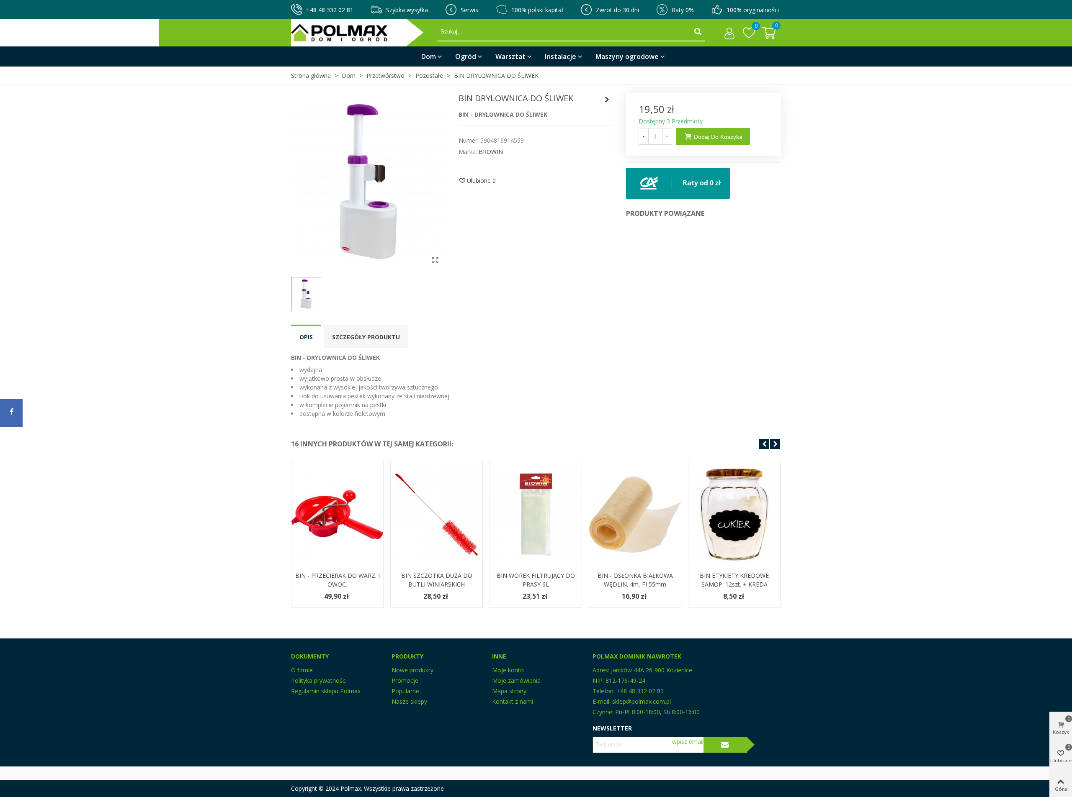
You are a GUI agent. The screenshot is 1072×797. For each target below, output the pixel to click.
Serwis (469, 10)
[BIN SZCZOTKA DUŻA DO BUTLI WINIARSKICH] (436, 514)
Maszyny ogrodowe (627, 56)
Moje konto (508, 670)
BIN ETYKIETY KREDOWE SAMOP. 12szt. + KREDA (734, 579)
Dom (428, 56)
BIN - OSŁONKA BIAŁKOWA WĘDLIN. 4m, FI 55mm (635, 579)
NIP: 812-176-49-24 (619, 680)
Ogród (465, 56)
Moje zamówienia (516, 680)
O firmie (302, 670)
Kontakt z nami (512, 701)
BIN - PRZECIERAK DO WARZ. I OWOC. (337, 579)
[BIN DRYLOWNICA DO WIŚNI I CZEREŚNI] (607, 99)
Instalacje (560, 56)
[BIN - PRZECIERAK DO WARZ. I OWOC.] (337, 514)
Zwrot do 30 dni (617, 10)
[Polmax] (364, 32)
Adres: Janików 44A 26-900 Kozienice (642, 670)
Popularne (405, 691)
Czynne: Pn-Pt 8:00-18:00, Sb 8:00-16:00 (646, 712)
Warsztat (510, 56)
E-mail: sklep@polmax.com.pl (632, 701)
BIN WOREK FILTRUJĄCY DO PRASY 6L (536, 579)
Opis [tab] (306, 337)
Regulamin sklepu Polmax (326, 691)
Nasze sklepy (409, 701)
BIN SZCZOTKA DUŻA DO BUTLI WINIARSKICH (436, 579)
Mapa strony (509, 691)
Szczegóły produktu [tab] (366, 337)
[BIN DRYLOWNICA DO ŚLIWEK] (435, 260)
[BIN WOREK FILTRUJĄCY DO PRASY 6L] (536, 514)
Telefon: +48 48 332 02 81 (628, 691)
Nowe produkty (412, 670)
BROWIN (491, 152)
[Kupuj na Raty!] (678, 183)
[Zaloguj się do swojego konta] (727, 33)
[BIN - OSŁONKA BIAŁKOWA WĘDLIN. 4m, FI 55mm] (635, 514)
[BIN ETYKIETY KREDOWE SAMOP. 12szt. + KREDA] (734, 514)
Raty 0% (683, 10)
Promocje (405, 680)
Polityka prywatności (319, 680)
